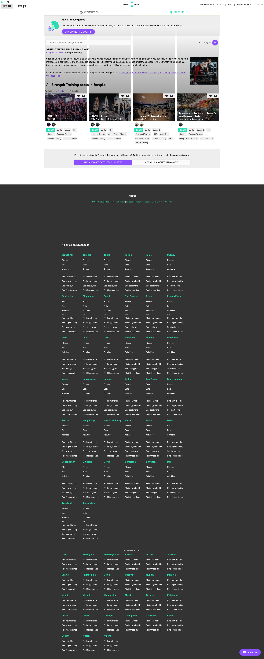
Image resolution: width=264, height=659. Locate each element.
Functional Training (142, 134)
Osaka (107, 574)
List (7, 6)
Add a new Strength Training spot (103, 162)
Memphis (87, 595)
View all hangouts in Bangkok (161, 162)
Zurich (65, 554)
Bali (169, 461)
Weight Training (141, 142)
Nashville (130, 574)
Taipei (149, 254)
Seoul (107, 296)
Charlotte (151, 615)
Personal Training (64, 134)
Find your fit (207, 4)
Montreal (171, 574)
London (108, 378)
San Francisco (132, 296)
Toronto (87, 254)
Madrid (128, 595)
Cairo (170, 615)
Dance (67, 130)
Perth (64, 337)
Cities (220, 4)
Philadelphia (89, 574)
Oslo (106, 337)
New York (130, 337)
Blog (230, 4)
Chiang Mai (131, 615)
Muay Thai (164, 134)
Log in (259, 4)
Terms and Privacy (118, 202)
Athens (107, 635)
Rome (149, 296)
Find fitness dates (69, 290)
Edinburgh (172, 595)
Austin (86, 635)
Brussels (87, 461)
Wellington (88, 554)
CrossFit (156, 130)
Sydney (171, 254)
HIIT (75, 130)
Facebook (130, 202)
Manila (65, 378)
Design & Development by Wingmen (158, 202)
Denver (86, 615)
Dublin (65, 615)
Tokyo (107, 254)
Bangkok (151, 461)
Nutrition (50, 134)
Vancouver (67, 254)
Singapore (88, 296)
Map (22, 6)
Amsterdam (89, 503)
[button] (250, 652)
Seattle (65, 574)
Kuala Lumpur (174, 378)
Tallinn (128, 254)
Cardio (59, 130)
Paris (85, 337)
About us (100, 202)
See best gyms (68, 285)
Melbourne (172, 337)
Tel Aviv (150, 554)
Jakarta (65, 420)
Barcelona (130, 461)
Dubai (149, 420)
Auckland (67, 503)
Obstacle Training (142, 138)
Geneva (150, 595)
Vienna (128, 554)
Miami (65, 595)
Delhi (170, 420)
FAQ (93, 202)
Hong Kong (89, 420)
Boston (65, 635)
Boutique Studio (70, 138)
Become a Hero (245, 4)
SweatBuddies (89, 12)
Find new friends (69, 276)
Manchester (110, 595)
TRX (170, 138)
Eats (63, 264)
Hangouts (177, 12)
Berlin (107, 461)
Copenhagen (68, 461)
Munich (150, 574)
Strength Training (54, 138)
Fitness (50, 129)
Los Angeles (89, 378)
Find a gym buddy (69, 281)
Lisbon (128, 378)
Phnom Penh (174, 296)
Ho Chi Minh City (112, 420)
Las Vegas (151, 378)
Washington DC (112, 554)
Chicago (108, 615)
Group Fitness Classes (117, 134)
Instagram (139, 202)
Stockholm (67, 296)
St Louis (171, 554)
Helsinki (129, 420)
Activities (65, 269)
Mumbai (150, 337)
